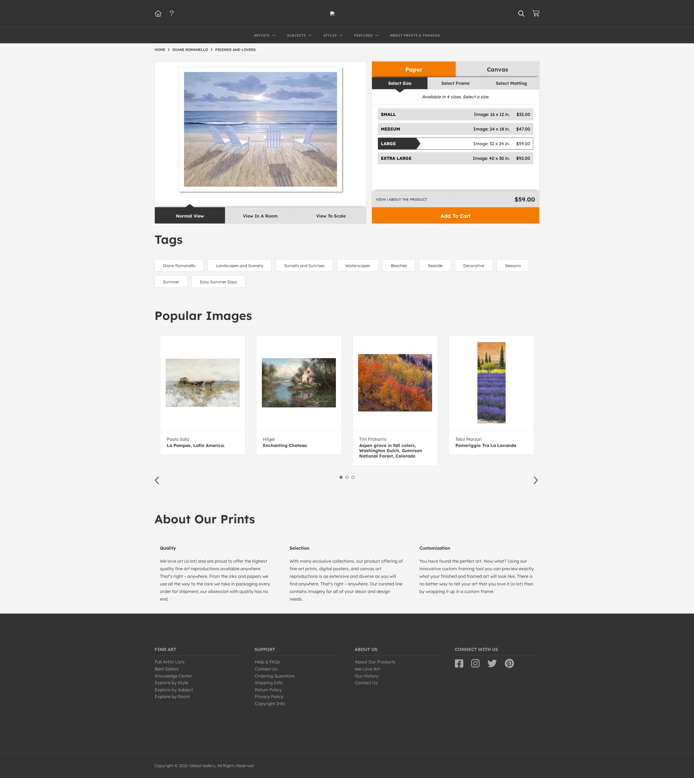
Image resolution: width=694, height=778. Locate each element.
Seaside (435, 265)
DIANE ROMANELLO (190, 49)
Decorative (473, 265)
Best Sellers (167, 669)
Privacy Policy (269, 696)
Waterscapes (357, 265)
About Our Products (375, 661)
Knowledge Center (173, 676)
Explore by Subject (174, 689)
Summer (171, 281)
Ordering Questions (275, 676)
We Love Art (367, 669)
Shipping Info (268, 682)
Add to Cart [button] (456, 216)
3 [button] (353, 477)
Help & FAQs (267, 661)
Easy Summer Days (218, 281)
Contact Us (266, 669)
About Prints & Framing (415, 35)
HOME (160, 49)
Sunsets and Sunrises (304, 265)
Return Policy (268, 689)
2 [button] (347, 477)
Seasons (513, 265)
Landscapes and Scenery (239, 265)
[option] (203, 395)
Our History (366, 676)
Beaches (399, 265)
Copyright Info (270, 703)
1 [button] (341, 477)
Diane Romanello (179, 265)
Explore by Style (171, 682)
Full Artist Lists (170, 661)
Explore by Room (172, 696)
